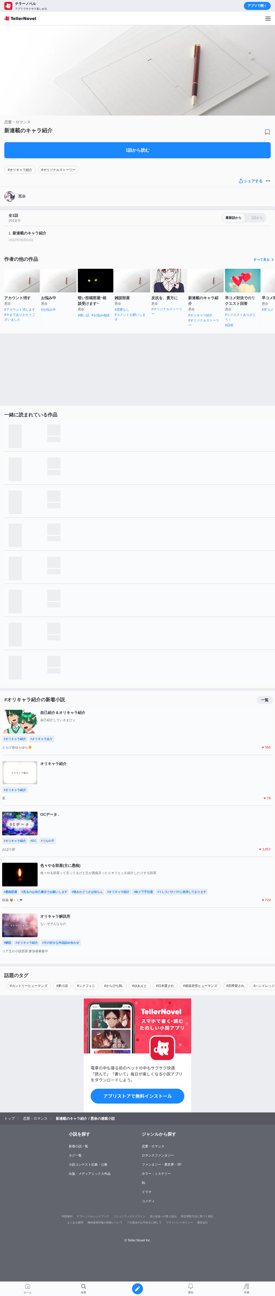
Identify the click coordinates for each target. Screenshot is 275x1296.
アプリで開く (257, 6)
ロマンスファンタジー (158, 1155)
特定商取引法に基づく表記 (197, 1216)
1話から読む (138, 150)
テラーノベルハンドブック (93, 1216)
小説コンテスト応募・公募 (88, 1164)
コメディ (148, 1201)
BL (144, 1183)
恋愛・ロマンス (153, 1146)
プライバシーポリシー (179, 1222)
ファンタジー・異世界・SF (161, 1164)
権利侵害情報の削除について (105, 1222)
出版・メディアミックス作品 (90, 1174)
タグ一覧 (75, 1155)
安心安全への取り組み (163, 1216)
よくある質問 (75, 1222)
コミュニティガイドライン (129, 1216)
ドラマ (146, 1192)
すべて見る (262, 260)
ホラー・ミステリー (156, 1174)
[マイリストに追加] (267, 132)
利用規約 (67, 1216)
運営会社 (202, 1222)
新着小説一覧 (78, 1146)
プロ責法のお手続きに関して (144, 1222)
